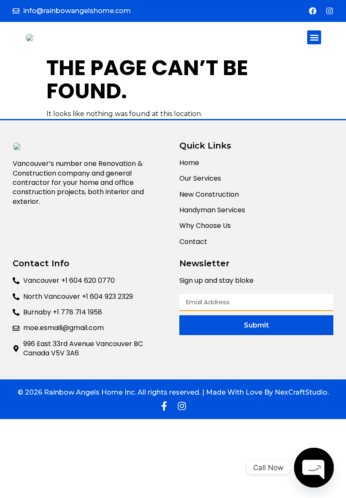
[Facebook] (312, 11)
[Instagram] (329, 11)
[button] (314, 37)
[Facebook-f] (164, 406)
